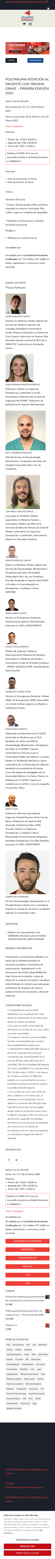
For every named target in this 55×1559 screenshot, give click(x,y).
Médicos (27, 1266)
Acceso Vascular (18, 1345)
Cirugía (26, 1354)
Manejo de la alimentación (29, 1374)
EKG (27, 1359)
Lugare (39, 1369)
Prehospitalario (21, 1389)
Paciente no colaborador (15, 1384)
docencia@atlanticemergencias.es (26, 1487)
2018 (8, 1345)
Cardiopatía (28, 1349)
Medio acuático (29, 1379)
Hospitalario (24, 1369)
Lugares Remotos (12, 1374)
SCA (42, 1389)
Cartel (11, 60)
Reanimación (33, 1389)
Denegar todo (27, 1546)
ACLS (28, 1345)
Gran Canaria (40, 1364)
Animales (10, 1349)
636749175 (11, 1470)
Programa (35, 60)
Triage (34, 1403)
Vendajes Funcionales (14, 1408)
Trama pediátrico (12, 1403)
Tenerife (38, 1398)
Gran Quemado (12, 1369)
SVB (24, 1398)
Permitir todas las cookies (27, 1553)
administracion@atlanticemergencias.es (25, 2)
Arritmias (18, 1349)
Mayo (43, 1374)
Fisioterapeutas (28, 1258)
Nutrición (40, 1379)
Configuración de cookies (27, 1540)
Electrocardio (35, 1359)
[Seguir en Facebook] (9, 1160)
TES (27, 1275)
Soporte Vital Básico (13, 1398)
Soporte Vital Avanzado (37, 1393)
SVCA (30, 1398)
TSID (27, 1283)
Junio (32, 1369)
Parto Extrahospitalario (33, 1384)
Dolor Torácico (43, 1354)
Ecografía (10, 1359)
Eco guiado (19, 1359)
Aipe (34, 1345)
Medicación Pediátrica (14, 1379)
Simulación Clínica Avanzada (16, 1393)
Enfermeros (27, 1249)
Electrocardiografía (13, 1364)
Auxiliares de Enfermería (28, 1241)
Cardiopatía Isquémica (14, 1354)
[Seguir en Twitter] (16, 1160)
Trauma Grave (25, 1403)
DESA (34, 1354)
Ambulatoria (42, 1345)
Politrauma (10, 1389)
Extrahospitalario (27, 1364)
